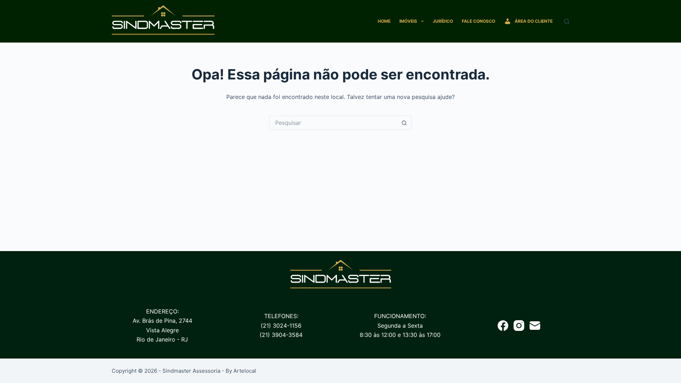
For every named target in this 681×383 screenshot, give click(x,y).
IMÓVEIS (408, 21)
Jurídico (443, 21)
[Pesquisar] (566, 21)
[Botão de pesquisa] (404, 123)
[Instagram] (519, 325)
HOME (384, 21)
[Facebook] (503, 325)
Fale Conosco (478, 21)
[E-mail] (535, 325)
